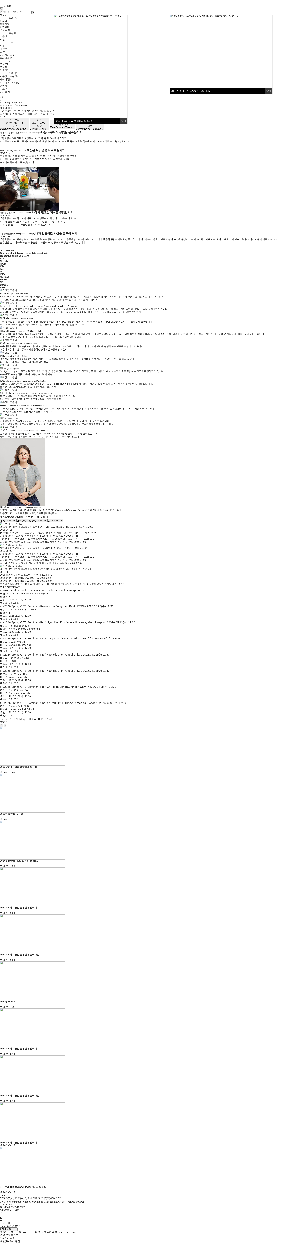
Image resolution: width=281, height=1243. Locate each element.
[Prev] (1, 725)
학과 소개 (14, 18)
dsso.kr (72, 1232)
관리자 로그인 (10, 1235)
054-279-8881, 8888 (14, 1207)
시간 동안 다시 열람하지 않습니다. (190, 91)
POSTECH (6, 1223)
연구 (11, 61)
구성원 (12, 33)
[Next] (5, 725)
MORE (4, 135)
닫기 (268, 91)
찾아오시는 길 (7, 1238)
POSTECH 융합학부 (11, 1226)
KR (1, 97)
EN (1, 100)
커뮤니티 (13, 73)
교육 (11, 42)
